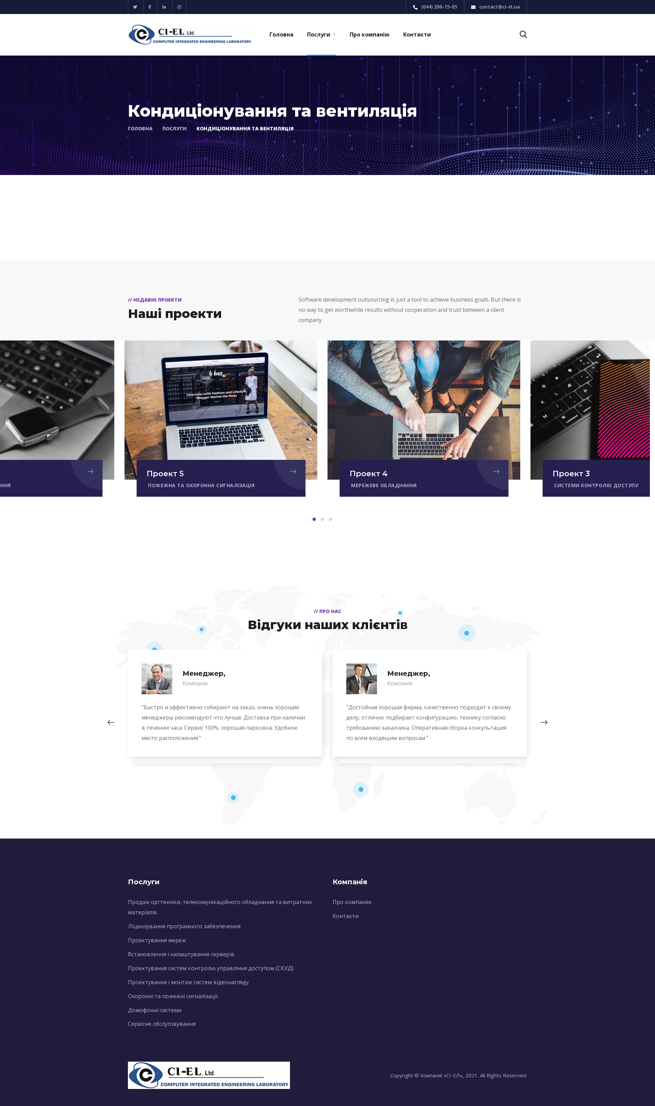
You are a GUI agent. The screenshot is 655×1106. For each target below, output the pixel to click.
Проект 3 (571, 473)
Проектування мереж (157, 940)
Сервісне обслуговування (161, 1024)
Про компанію (370, 34)
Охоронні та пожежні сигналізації (173, 996)
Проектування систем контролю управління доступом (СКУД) (210, 968)
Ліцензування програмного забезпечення (184, 926)
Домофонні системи (154, 1010)
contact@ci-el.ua (499, 6)
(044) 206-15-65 (438, 6)
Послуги (318, 34)
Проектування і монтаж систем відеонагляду (188, 982)
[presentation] (111, 722)
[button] (314, 519)
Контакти (417, 34)
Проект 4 (369, 473)
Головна (281, 34)
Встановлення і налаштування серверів (181, 954)
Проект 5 (165, 473)
